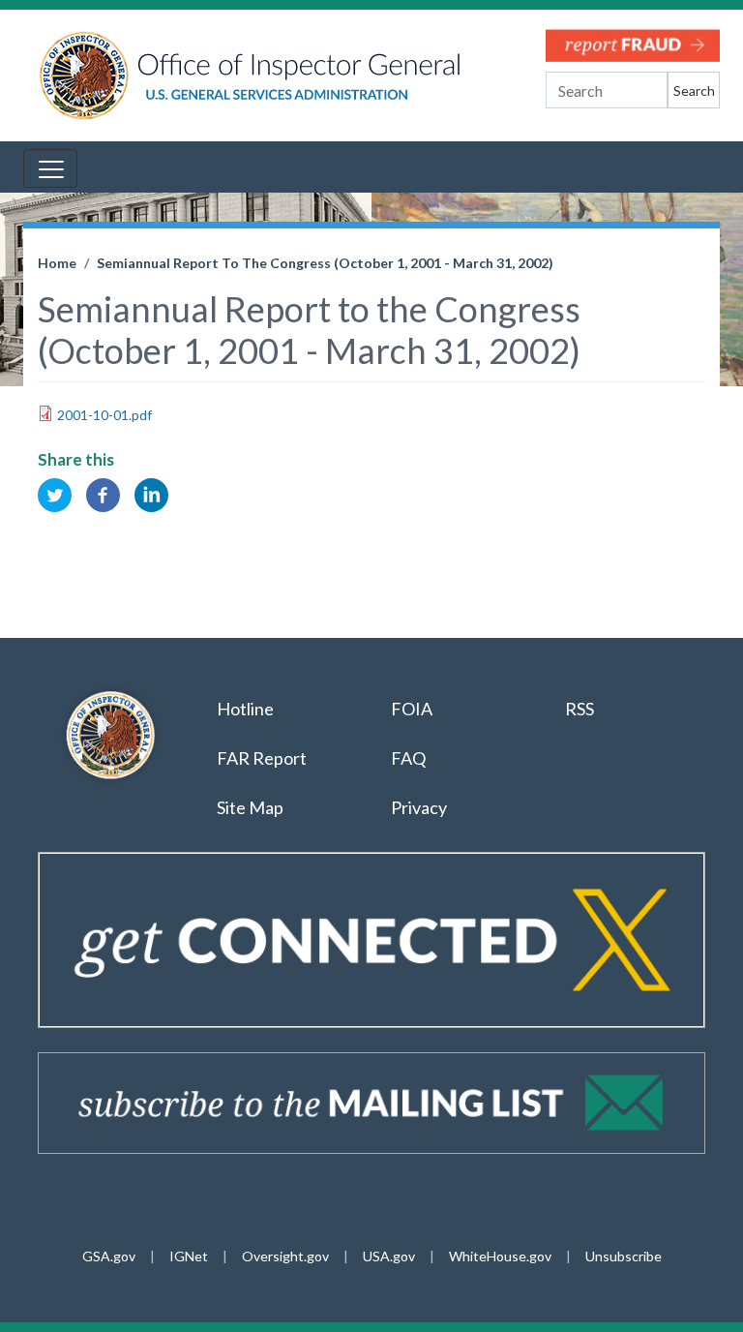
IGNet (188, 1256)
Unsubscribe (623, 1256)
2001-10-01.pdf (104, 415)
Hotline (245, 708)
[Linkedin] (151, 493)
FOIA (411, 708)
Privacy (419, 807)
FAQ (408, 758)
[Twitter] (55, 493)
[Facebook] (103, 493)
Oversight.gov (285, 1256)
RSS (581, 708)
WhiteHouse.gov (500, 1256)
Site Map (250, 807)
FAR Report (262, 758)
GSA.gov (108, 1256)
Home (57, 263)
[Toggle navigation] (50, 168)
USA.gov (389, 1256)
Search (694, 90)
